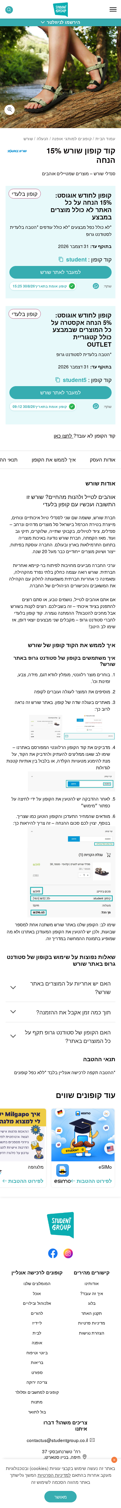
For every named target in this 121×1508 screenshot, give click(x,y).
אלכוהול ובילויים (37, 1303)
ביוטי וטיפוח (37, 1352)
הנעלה (42, 138)
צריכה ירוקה (36, 1382)
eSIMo (105, 1166)
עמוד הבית (105, 138)
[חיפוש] (9, 10)
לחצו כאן (63, 435)
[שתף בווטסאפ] (96, 286)
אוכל (37, 1293)
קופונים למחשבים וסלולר (37, 1392)
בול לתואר (37, 1412)
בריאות (37, 1362)
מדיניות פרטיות (91, 1323)
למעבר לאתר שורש (60, 271)
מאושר (60, 1496)
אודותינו (92, 1283)
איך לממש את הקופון (54, 459)
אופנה (37, 1342)
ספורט (37, 1372)
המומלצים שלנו (37, 1283)
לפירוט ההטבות (94, 1180)
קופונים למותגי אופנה (72, 138)
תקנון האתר (91, 1313)
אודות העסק (102, 459)
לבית (37, 1333)
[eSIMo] (83, 1135)
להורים (37, 1313)
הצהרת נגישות (91, 1333)
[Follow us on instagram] (68, 1252)
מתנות (37, 1402)
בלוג (91, 1303)
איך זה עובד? (91, 1293)
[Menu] (113, 9)
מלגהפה (35, 1166)
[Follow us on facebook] (53, 1252)
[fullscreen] (9, 110)
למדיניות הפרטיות (54, 1474)
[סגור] (114, 1460)
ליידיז (37, 1323)
